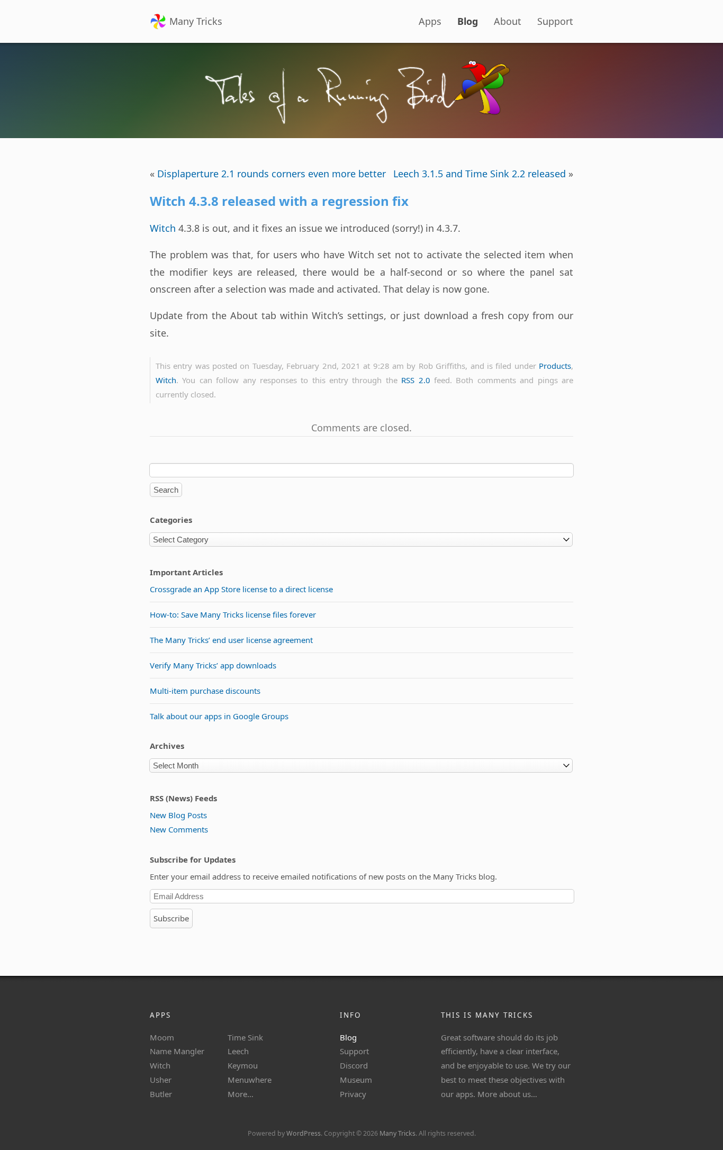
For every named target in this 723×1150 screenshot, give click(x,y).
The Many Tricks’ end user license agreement (231, 640)
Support (555, 21)
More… (241, 1094)
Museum (356, 1079)
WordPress (303, 1133)
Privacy (353, 1094)
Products (555, 365)
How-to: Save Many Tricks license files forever (233, 614)
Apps (430, 21)
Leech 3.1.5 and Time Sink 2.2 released (479, 173)
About (507, 21)
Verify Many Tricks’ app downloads (213, 665)
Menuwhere (250, 1079)
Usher (160, 1079)
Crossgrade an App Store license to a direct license (241, 589)
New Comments (179, 829)
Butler (161, 1094)
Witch (163, 228)
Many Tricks (195, 21)
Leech (238, 1051)
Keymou (243, 1065)
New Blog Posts (178, 815)
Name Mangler (177, 1051)
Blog (467, 21)
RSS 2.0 (415, 380)
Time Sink (245, 1037)
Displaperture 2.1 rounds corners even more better (271, 173)
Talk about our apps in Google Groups (219, 716)
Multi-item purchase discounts (205, 690)
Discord (354, 1065)
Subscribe (171, 918)
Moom (162, 1037)
